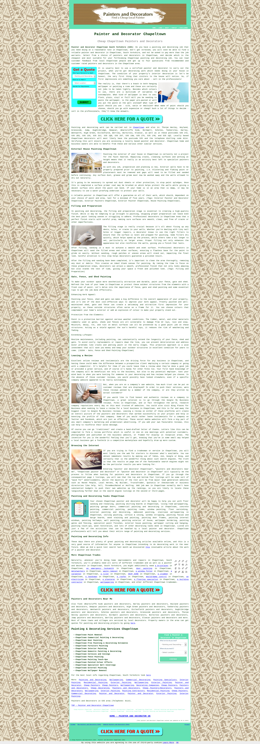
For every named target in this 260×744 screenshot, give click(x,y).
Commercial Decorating (138, 680)
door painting (144, 568)
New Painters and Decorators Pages (89, 724)
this (148, 547)
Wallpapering (116, 680)
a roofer (121, 577)
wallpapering (107, 582)
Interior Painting (110, 691)
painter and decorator (93, 53)
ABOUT (167, 28)
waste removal (110, 571)
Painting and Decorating (92, 680)
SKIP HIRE (133, 574)
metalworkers (78, 571)
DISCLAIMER (183, 28)
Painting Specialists (165, 680)
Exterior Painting (121, 683)
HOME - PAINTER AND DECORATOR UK (130, 716)
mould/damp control (156, 577)
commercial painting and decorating (138, 507)
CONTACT (174, 28)
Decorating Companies (147, 685)
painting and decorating (116, 512)
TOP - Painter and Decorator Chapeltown (92, 705)
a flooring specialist (146, 579)
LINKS (160, 28)
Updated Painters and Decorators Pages (116, 724)
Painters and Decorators (126, 688)
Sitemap (72, 724)
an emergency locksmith (100, 568)
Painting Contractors (133, 691)
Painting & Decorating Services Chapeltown (104, 629)
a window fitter (144, 571)
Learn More (168, 743)
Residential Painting (95, 683)
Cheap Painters (92, 685)
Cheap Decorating (100, 688)
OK (177, 743)
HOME (154, 28)
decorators (140, 620)
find (79, 604)
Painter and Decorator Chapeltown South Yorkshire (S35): (102, 47)
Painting (75, 127)
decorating (140, 526)
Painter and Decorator (112, 694)
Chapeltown (138, 127)
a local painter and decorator (156, 529)
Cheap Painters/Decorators (157, 688)
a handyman (91, 577)
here (133, 623)
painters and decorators (126, 55)
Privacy (187, 724)
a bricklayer (161, 566)
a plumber (163, 574)
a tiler (105, 574)
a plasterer (109, 579)
